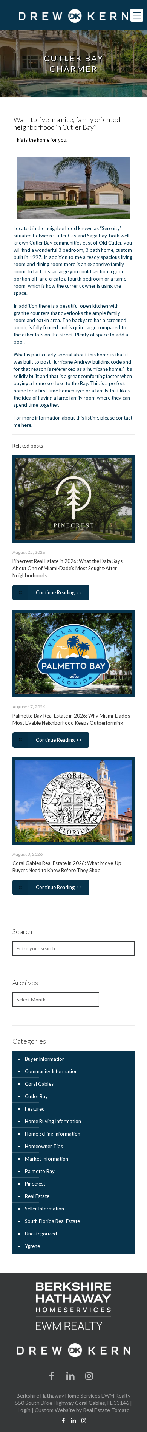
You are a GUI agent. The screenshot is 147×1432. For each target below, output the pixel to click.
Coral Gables (39, 1084)
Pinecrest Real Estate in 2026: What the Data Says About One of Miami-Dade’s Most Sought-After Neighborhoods (67, 568)
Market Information (46, 1159)
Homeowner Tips (44, 1146)
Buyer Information (45, 1059)
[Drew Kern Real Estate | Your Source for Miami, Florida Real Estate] (73, 15)
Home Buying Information (53, 1121)
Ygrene (32, 1246)
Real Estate (37, 1196)
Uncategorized (41, 1234)
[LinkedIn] (70, 1375)
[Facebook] (52, 1375)
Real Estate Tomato (106, 1410)
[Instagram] (89, 1375)
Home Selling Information (52, 1134)
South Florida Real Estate (52, 1221)
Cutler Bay (36, 1096)
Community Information (51, 1071)
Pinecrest (35, 1184)
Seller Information (44, 1209)
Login (24, 1410)
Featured (35, 1109)
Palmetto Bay (40, 1171)
